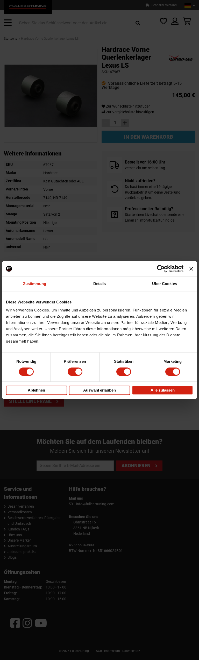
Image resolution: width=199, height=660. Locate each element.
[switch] (75, 371)
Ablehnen (36, 390)
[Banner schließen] (191, 269)
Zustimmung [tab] (34, 283)
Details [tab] (99, 283)
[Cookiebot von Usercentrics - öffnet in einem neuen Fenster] (160, 269)
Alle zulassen (163, 390)
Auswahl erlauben (99, 390)
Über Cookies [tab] (164, 283)
